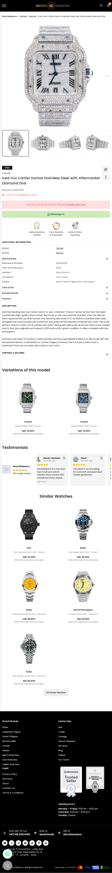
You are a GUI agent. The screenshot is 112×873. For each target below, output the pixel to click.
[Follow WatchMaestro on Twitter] (11, 843)
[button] (101, 6)
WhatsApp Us (57, 214)
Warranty (7, 778)
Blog (60, 750)
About (5, 783)
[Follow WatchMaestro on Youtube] (25, 843)
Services (62, 745)
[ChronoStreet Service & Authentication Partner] (95, 779)
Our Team (63, 759)
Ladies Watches (10, 764)
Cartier (6, 173)
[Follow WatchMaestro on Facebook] (5, 843)
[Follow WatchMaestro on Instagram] (18, 843)
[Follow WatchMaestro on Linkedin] (45, 843)
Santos (59, 252)
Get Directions (72, 834)
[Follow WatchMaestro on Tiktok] (32, 843)
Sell (60, 727)
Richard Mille (9, 741)
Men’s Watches (10, 755)
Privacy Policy (9, 774)
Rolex (5, 727)
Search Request (66, 741)
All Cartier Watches (56, 692)
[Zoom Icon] (56, 76)
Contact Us (8, 788)
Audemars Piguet (11, 731)
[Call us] (7, 865)
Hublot (5, 750)
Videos (61, 755)
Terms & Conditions (12, 792)
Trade (61, 731)
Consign (62, 736)
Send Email (46, 834)
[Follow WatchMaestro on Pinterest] (39, 843)
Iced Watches (9, 759)
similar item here (77, 204)
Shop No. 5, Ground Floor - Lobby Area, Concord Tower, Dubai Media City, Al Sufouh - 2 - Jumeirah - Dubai (26, 852)
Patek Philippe (10, 736)
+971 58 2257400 (19, 834)
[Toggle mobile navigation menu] (4, 5)
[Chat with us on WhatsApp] (7, 854)
